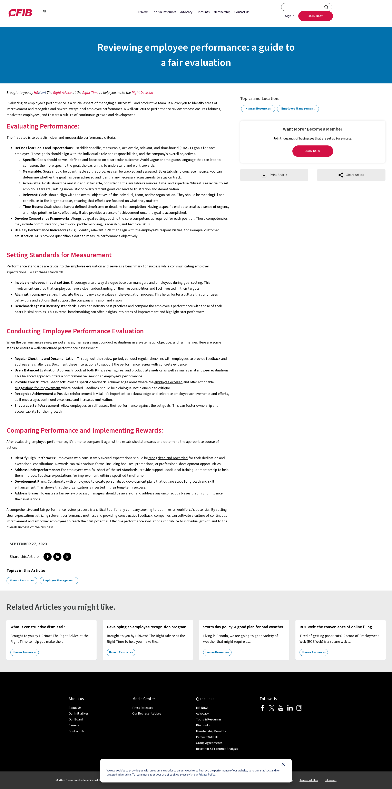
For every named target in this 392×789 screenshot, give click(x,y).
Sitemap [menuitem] (330, 780)
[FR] (38, 12)
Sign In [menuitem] (289, 16)
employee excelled (168, 382)
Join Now (312, 151)
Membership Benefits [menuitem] (211, 731)
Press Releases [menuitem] (142, 708)
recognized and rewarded (168, 458)
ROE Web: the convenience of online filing (336, 627)
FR (44, 11)
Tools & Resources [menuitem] (164, 12)
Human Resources (22, 580)
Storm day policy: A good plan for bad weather (243, 627)
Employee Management (59, 580)
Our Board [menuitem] (76, 719)
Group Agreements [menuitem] (209, 743)
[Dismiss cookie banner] (283, 765)
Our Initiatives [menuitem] (79, 713)
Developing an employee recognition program (146, 627)
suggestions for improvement (38, 388)
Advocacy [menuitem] (186, 12)
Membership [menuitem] (222, 12)
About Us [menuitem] (75, 708)
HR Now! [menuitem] (142, 12)
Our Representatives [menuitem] (146, 713)
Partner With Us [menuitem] (207, 737)
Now (39, 92)
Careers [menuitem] (74, 725)
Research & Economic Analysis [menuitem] (217, 749)
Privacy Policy (207, 774)
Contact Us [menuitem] (241, 12)
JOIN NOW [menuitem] (315, 16)
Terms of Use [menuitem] (309, 780)
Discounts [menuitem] (202, 12)
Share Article (355, 175)
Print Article (278, 175)
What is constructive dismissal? (37, 627)
